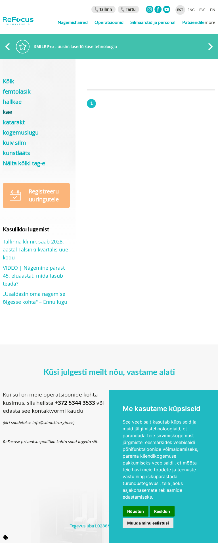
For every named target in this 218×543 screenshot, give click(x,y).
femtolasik (17, 91)
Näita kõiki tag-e (24, 163)
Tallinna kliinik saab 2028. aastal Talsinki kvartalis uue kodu (35, 249)
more (210, 22)
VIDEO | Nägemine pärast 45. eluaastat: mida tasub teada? (34, 275)
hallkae (12, 102)
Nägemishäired (73, 22)
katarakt (14, 122)
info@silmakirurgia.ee (52, 422)
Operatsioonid (109, 22)
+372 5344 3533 (75, 402)
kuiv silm (14, 142)
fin (212, 9)
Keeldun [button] (162, 511)
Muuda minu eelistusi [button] (148, 523)
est (180, 9)
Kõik (8, 81)
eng (191, 9)
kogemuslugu (21, 132)
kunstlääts (16, 153)
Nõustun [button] (135, 511)
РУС (202, 9)
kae (7, 112)
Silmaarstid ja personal (152, 22)
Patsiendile (193, 22)
